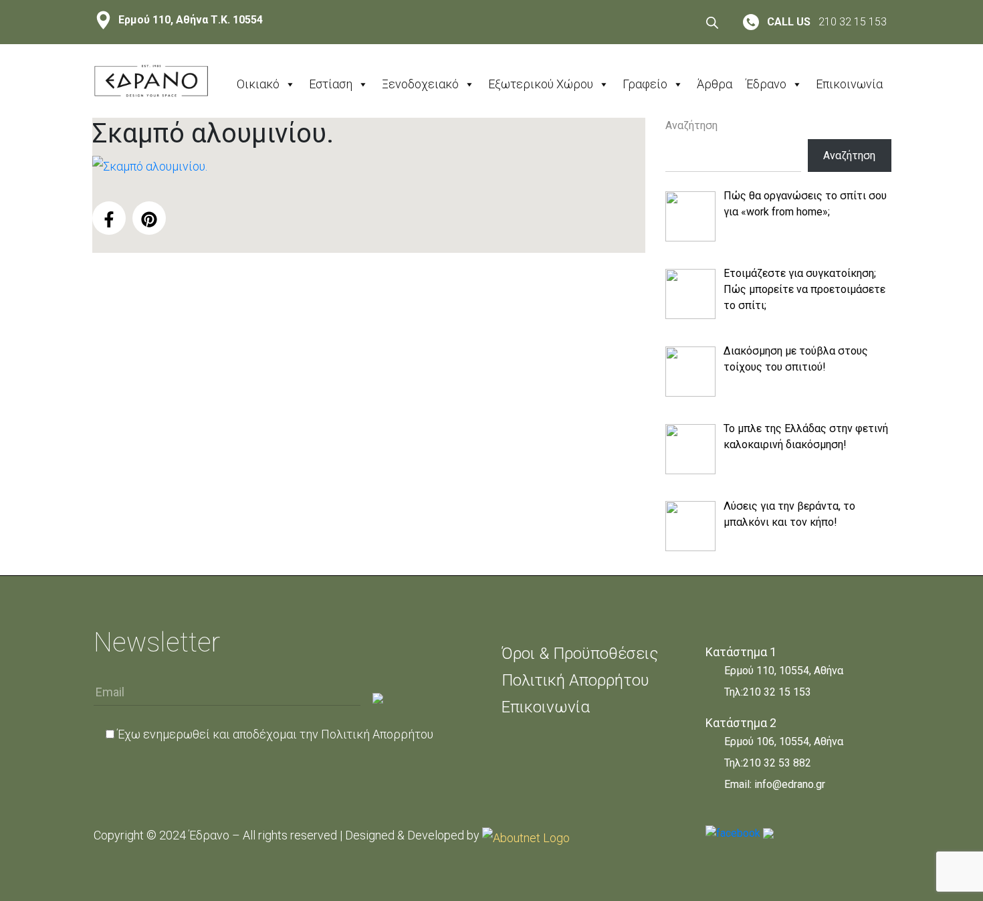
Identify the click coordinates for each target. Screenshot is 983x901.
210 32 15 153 (777, 692)
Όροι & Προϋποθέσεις (580, 653)
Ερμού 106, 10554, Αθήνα (783, 741)
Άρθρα (714, 84)
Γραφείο (645, 84)
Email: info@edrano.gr (774, 784)
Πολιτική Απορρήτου (377, 734)
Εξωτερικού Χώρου (540, 84)
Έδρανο (766, 84)
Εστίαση (330, 84)
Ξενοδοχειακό (420, 84)
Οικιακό (258, 84)
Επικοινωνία (849, 84)
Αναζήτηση (691, 125)
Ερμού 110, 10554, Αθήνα (783, 670)
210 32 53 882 (777, 763)
